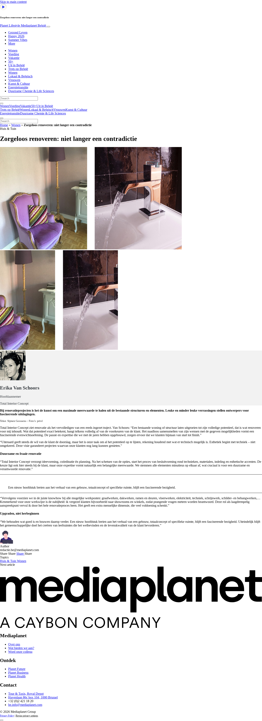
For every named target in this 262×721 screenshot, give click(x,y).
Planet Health (17, 676)
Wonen (12, 50)
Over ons (14, 644)
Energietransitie (18, 87)
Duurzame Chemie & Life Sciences (31, 91)
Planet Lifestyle (23, 25)
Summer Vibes (17, 40)
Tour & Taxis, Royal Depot (26, 693)
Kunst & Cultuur (19, 83)
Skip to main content (13, 1)
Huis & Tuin (8, 561)
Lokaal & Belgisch (20, 76)
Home (4, 125)
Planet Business (18, 672)
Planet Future (16, 669)
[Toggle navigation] (48, 26)
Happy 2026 (16, 36)
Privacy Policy (7, 715)
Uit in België (16, 65)
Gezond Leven (17, 32)
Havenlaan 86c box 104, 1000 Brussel (33, 697)
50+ (10, 61)
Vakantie (13, 58)
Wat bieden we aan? (21, 648)
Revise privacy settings (27, 715)
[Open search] (1, 103)
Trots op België (18, 69)
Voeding (13, 54)
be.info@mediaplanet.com (25, 704)
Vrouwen (14, 80)
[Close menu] (1, 118)
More (11, 43)
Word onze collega (20, 651)
